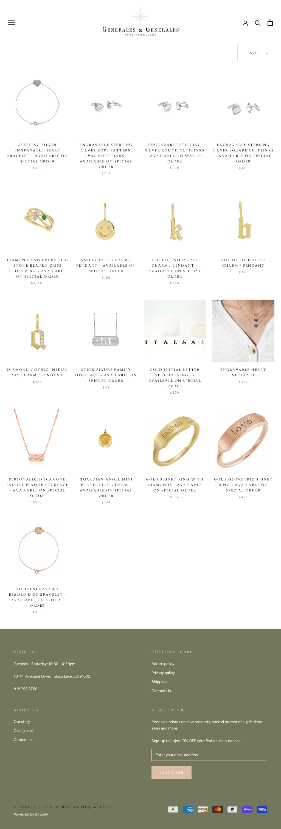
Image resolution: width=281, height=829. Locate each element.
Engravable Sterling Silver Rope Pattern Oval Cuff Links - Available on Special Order (106, 156)
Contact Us (161, 691)
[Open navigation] (11, 22)
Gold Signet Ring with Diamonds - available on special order (175, 485)
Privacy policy (163, 672)
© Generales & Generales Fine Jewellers (63, 807)
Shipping (159, 681)
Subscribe (171, 772)
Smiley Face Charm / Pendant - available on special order (106, 265)
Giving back (24, 730)
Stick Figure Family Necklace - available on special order (106, 375)
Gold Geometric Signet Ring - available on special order (243, 485)
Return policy (162, 663)
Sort (257, 53)
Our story (22, 721)
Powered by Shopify (31, 814)
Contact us (23, 739)
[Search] (258, 23)
